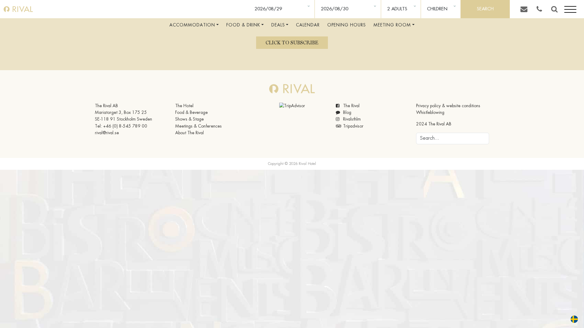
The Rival (351, 106)
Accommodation (192, 25)
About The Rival (189, 133)
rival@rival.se (107, 133)
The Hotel (184, 106)
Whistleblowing (430, 112)
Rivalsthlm (351, 119)
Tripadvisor (352, 126)
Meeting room (392, 25)
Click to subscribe (292, 43)
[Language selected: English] (570, 319)
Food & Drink (243, 25)
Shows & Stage (189, 119)
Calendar (308, 25)
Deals (278, 25)
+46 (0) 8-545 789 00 (125, 126)
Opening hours (346, 25)
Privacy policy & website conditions (448, 106)
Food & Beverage (191, 112)
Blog (346, 112)
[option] (576, 319)
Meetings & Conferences (198, 126)
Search (485, 9)
